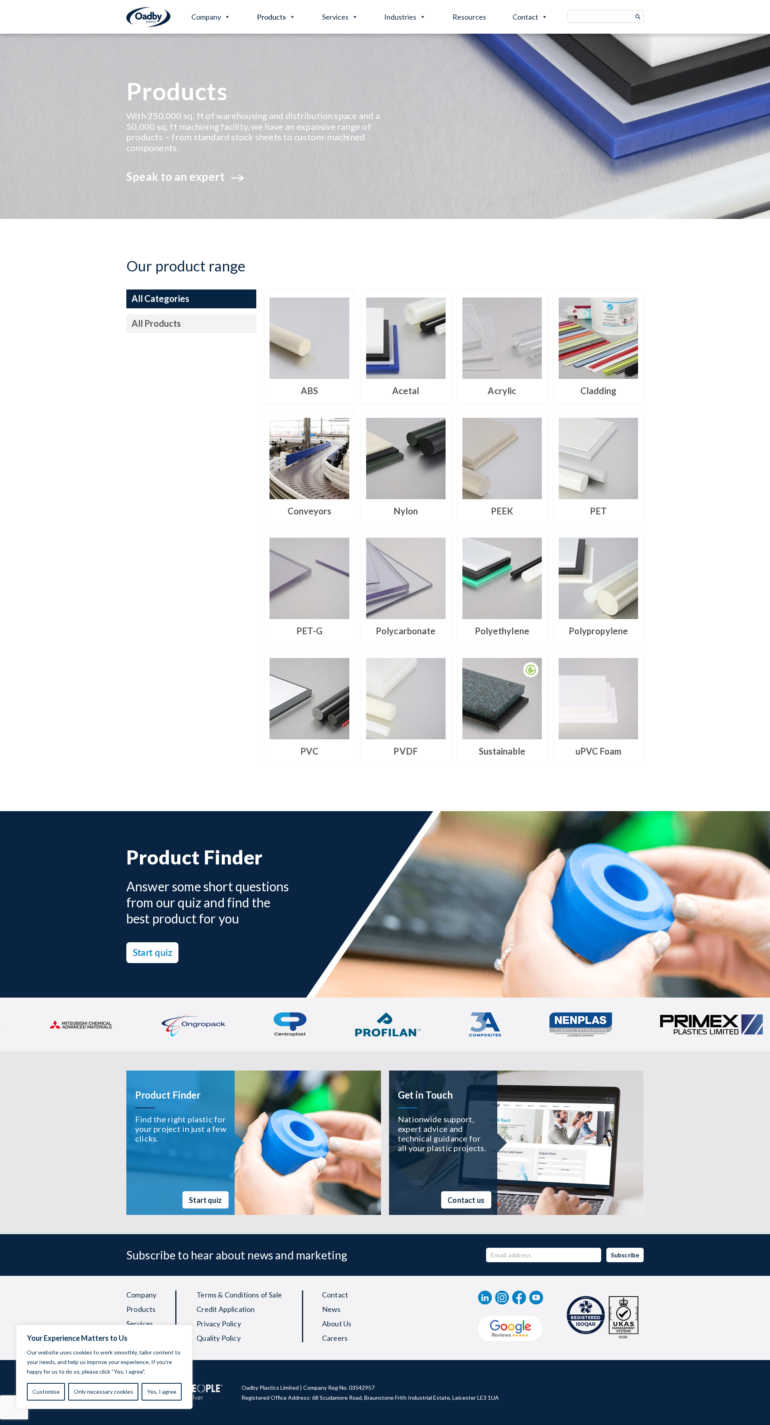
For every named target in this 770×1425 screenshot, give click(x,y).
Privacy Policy (219, 1323)
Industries (400, 16)
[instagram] (502, 1297)
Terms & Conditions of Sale (239, 1294)
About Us (336, 1323)
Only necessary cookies (103, 1391)
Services (335, 16)
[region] (104, 1367)
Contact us (466, 1200)
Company (206, 16)
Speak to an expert (175, 176)
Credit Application (226, 1309)
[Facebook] (519, 1297)
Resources (469, 16)
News (331, 1309)
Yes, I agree (161, 1391)
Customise (46, 1391)
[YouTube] (536, 1297)
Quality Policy (219, 1338)
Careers (335, 1338)
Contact (525, 16)
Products (271, 16)
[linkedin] (485, 1297)
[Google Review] (510, 1328)
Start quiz (152, 952)
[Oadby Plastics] (148, 17)
